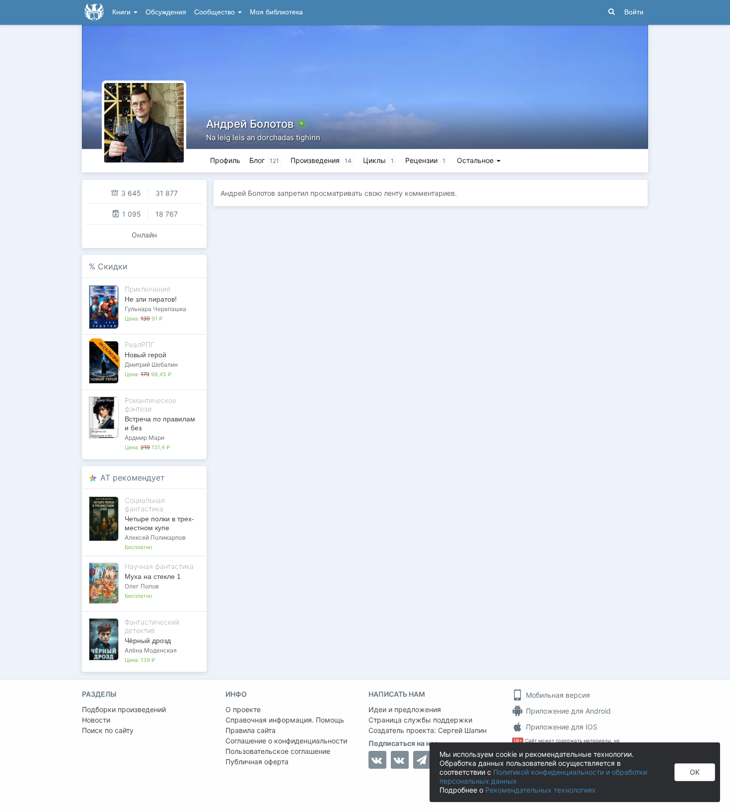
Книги (122, 12)
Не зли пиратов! (151, 299)
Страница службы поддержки (420, 720)
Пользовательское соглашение (277, 751)
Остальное (476, 160)
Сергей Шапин (462, 730)
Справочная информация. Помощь (284, 720)
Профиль (225, 160)
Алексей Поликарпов (155, 537)
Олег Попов (142, 586)
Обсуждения (166, 12)
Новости (96, 720)
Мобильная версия (557, 695)
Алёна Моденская (151, 650)
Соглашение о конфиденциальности (286, 740)
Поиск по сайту (108, 730)
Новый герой (145, 355)
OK (695, 772)
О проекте (243, 709)
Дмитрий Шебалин (151, 364)
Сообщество (215, 12)
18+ (517, 740)
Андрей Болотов (249, 123)
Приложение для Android (567, 711)
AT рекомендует (132, 478)
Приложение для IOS (560, 727)
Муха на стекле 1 (153, 576)
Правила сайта (250, 730)
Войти (634, 12)
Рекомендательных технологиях (540, 790)
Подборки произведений (124, 709)
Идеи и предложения (404, 709)
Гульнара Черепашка (155, 309)
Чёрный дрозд (148, 641)
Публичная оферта (257, 761)
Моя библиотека (276, 12)
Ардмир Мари (144, 437)
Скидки (113, 266)
